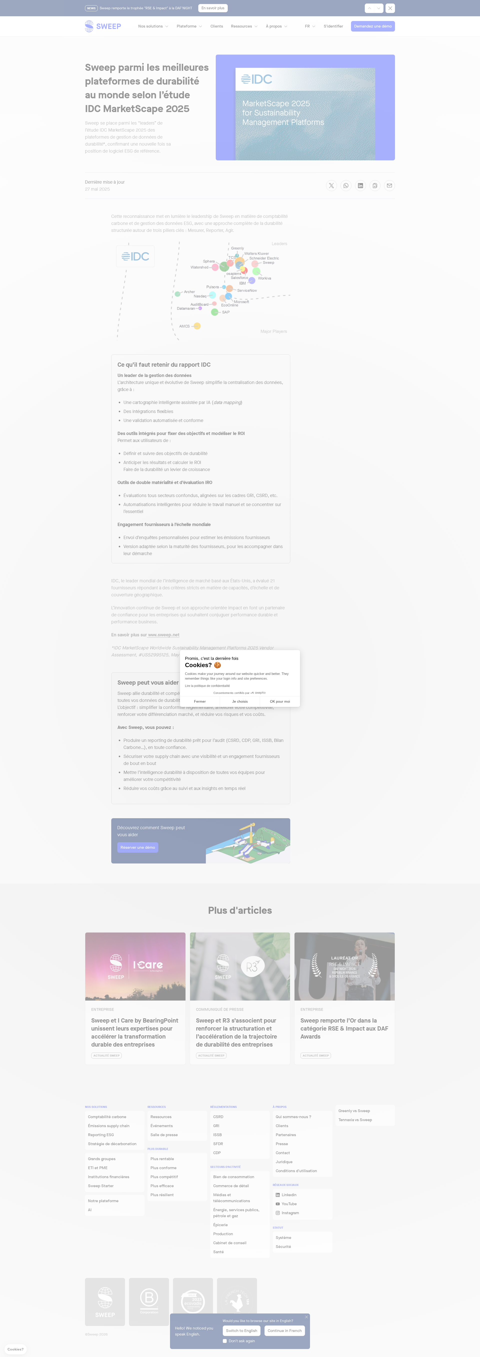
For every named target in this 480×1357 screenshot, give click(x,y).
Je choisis (240, 701)
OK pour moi (280, 701)
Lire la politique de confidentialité (207, 686)
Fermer (200, 701)
